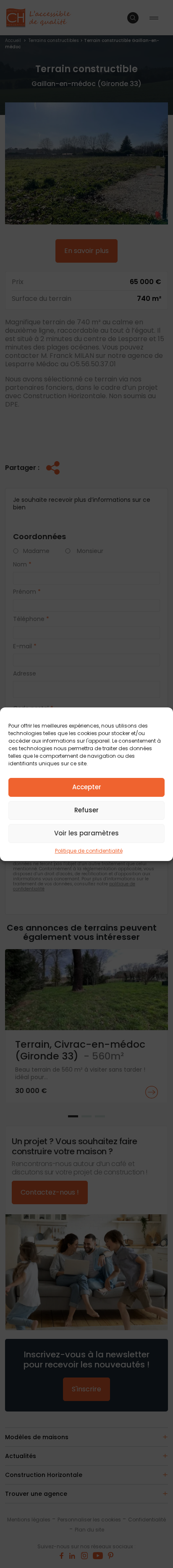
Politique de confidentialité (89, 850)
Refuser (86, 810)
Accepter (86, 787)
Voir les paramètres (86, 833)
